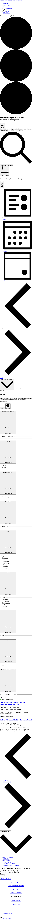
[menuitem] (17, 3)
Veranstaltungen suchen (7, 165)
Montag (5, 558)
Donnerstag (6, 563)
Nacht (5, 606)
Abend (5, 605)
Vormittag (6, 601)
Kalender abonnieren (6, 831)
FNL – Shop (16, 889)
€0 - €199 (4, 468)
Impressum (16, 901)
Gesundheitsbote (16, 893)
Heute (1, 378)
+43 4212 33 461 (12, 874)
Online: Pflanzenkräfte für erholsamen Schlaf (16, 720)
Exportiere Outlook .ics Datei (11, 865)
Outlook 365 (6, 860)
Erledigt (2, 408)
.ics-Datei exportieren (9, 863)
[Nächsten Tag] (17, 375)
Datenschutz (16, 904)
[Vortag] (17, 328)
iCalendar (6, 859)
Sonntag (5, 568)
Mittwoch (6, 561)
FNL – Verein (16, 882)
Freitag (5, 565)
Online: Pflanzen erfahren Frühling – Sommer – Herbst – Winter (13, 703)
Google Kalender (8, 857)
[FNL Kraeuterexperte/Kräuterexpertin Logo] (11, 0)
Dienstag (5, 560)
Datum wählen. (19, 389)
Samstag (5, 566)
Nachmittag (6, 603)
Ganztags (5, 599)
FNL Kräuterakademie (16, 886)
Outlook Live (7, 862)
